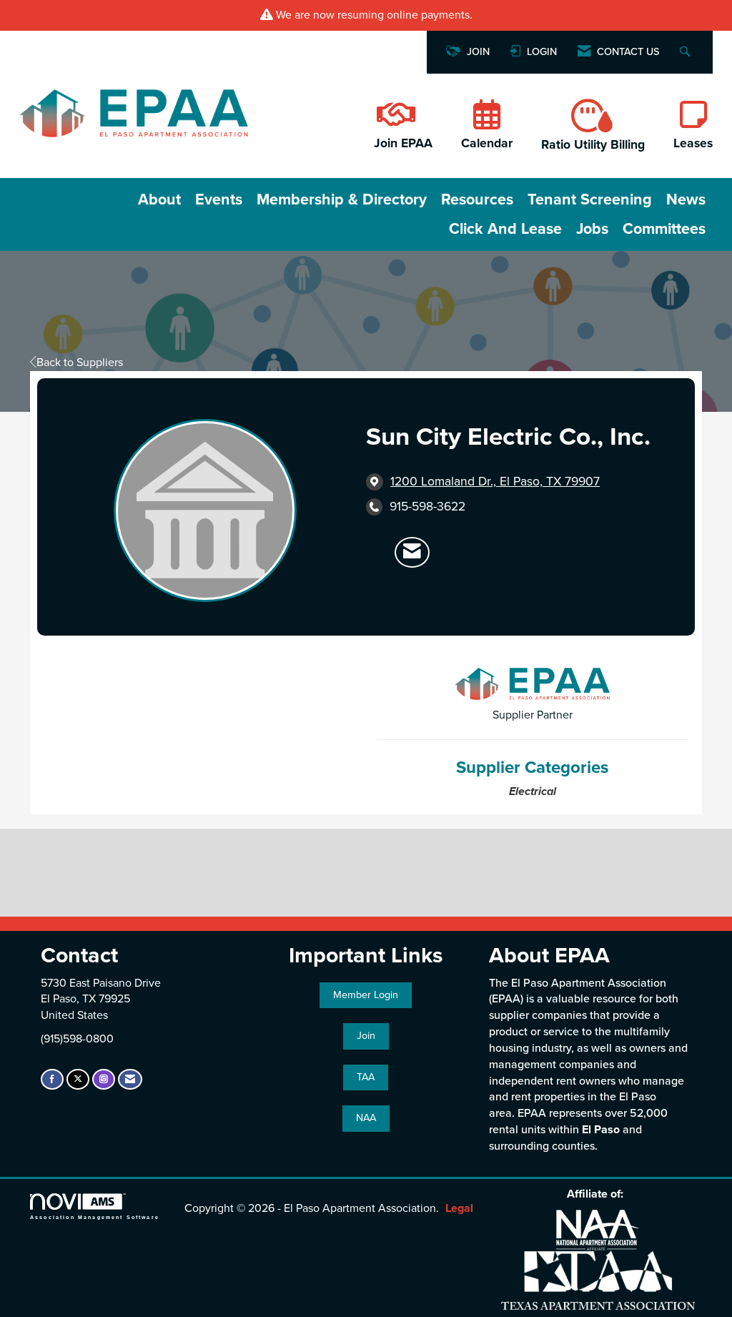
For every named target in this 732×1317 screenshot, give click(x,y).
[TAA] (598, 1278)
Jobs (592, 229)
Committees (664, 229)
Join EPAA (403, 143)
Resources (477, 199)
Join (366, 1036)
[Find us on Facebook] (52, 1079)
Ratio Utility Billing (593, 144)
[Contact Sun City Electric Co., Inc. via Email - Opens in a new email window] (412, 552)
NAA (366, 1118)
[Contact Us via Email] (130, 1079)
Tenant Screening (590, 199)
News (686, 199)
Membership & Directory (342, 199)
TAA (366, 1077)
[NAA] (597, 1228)
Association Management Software (94, 1217)
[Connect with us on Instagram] (103, 1079)
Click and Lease (505, 229)
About (159, 199)
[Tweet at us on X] (77, 1079)
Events (218, 199)
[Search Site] (686, 52)
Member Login (365, 995)
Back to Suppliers (79, 362)
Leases (693, 143)
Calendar (487, 143)
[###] (394, 122)
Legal (459, 1208)
